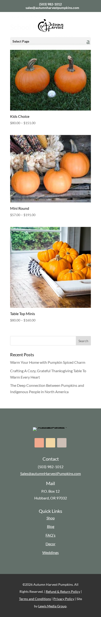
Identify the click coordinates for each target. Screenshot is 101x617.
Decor (50, 544)
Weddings (50, 552)
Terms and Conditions (35, 599)
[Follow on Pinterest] (61, 442)
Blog (50, 526)
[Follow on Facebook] (39, 442)
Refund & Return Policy (63, 591)
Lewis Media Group (52, 606)
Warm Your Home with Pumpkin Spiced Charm (47, 362)
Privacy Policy (63, 599)
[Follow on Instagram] (50, 442)
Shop (51, 518)
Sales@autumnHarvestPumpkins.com (50, 473)
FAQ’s (50, 535)
